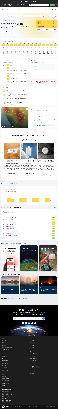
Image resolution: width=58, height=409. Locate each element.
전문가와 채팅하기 (33, 356)
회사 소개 (4, 340)
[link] (45, 10)
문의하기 (4, 342)
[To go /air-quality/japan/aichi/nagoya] (29, 226)
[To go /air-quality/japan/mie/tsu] (29, 219)
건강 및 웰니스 (5, 363)
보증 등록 (32, 343)
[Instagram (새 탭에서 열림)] (32, 323)
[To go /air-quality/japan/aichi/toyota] (29, 217)
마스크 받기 (9, 99)
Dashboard (32, 362)
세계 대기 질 (4, 385)
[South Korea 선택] (49, 10)
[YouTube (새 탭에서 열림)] (29, 323)
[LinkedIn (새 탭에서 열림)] (35, 323)
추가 (55, 16)
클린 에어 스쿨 (33, 360)
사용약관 (30, 406)
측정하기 (8, 95)
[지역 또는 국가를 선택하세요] (49, 10)
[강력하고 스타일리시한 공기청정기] (46, 151)
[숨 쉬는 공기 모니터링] (12, 151)
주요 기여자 (4, 362)
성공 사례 (4, 365)
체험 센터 (4, 350)
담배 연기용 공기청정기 (7, 394)
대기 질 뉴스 (4, 356)
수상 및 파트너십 (5, 349)
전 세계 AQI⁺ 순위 (52, 207)
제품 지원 (32, 340)
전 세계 (2, 20)
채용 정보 (4, 343)
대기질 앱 (4, 376)
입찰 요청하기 (33, 355)
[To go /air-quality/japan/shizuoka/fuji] (29, 222)
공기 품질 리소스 (5, 360)
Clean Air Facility (33, 358)
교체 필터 (32, 373)
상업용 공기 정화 (33, 353)
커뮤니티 (4, 358)
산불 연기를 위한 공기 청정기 (8, 401)
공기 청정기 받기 (10, 104)
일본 (5, 20)
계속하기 (52, 4)
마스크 (31, 369)
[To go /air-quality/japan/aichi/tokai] (29, 229)
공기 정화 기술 (5, 370)
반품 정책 (32, 347)
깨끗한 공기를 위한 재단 (7, 347)
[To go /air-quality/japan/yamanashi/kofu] (29, 224)
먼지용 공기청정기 (6, 398)
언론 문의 (4, 345)
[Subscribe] (43, 318)
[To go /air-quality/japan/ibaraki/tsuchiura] (29, 235)
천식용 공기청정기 (6, 391)
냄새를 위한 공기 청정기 (7, 400)
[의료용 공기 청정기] (29, 151)
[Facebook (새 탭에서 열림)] (23, 323)
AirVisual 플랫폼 (5, 378)
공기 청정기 (32, 374)
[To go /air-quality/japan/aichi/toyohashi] (29, 231)
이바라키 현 (8, 20)
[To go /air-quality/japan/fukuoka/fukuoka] (29, 238)
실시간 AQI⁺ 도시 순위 (6, 381)
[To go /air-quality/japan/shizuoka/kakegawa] (29, 233)
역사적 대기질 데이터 (6, 380)
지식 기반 (32, 345)
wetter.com (44, 122)
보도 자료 (4, 369)
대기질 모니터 (33, 371)
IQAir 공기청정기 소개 (34, 367)
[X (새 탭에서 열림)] (26, 323)
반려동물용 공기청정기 (6, 396)
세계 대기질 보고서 (6, 383)
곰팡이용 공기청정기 (6, 393)
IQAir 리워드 (32, 342)
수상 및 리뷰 (4, 367)
